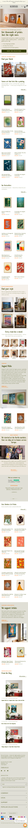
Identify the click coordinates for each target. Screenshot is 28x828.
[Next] (17, 499)
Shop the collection (14, 51)
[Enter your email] (25, 784)
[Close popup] (26, 819)
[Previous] (11, 499)
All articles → (22, 676)
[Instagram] (5, 770)
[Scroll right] (25, 421)
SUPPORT (4, 802)
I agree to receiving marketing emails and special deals (13, 787)
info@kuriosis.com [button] (5, 767)
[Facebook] (2, 770)
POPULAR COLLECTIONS (9, 807)
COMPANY (4, 793)
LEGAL (3, 798)
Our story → (14, 469)
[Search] (22, 6)
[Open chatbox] (25, 825)
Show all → (23, 509)
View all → (23, 89)
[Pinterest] (8, 770)
